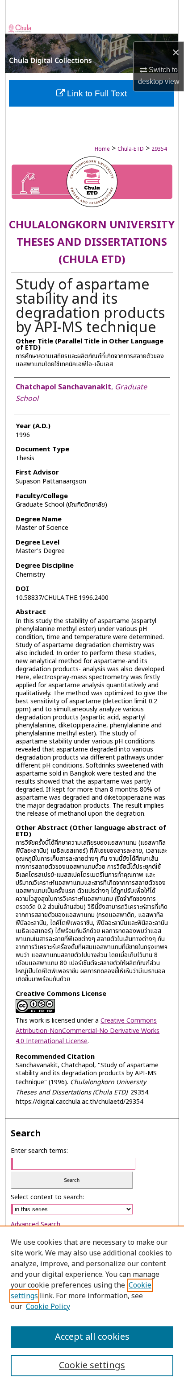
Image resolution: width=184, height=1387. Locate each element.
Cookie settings (92, 1365)
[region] (92, 1306)
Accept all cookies (92, 1337)
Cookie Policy (48, 1306)
